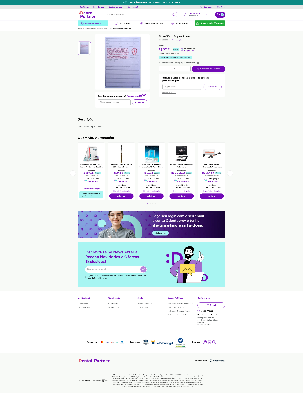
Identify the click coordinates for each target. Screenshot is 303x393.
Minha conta (113, 303)
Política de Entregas (175, 307)
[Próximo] (230, 173)
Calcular (212, 87)
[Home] (87, 14)
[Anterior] (73, 173)
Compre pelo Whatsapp (212, 23)
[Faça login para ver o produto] (91, 153)
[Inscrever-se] (143, 269)
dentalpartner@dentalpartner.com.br (166, 386)
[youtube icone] (205, 342)
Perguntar (139, 102)
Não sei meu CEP (169, 93)
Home (80, 28)
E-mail (213, 305)
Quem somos (209, 7)
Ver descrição (177, 40)
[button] (166, 69)
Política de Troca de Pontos (178, 311)
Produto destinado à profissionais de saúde (91, 195)
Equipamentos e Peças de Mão (96, 28)
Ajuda (223, 7)
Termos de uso (84, 307)
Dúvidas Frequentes (146, 303)
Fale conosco (143, 307)
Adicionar (121, 196)
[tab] (84, 7)
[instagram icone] (209, 342)
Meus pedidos (113, 307)
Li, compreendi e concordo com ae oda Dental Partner (117, 277)
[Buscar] (173, 14)
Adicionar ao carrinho (210, 69)
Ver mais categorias (93, 23)
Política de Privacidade (125, 276)
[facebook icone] (214, 342)
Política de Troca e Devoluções (180, 303)
